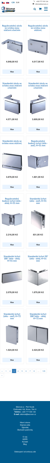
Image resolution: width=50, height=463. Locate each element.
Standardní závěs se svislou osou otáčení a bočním (12, 85)
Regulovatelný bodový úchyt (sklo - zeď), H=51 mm (38, 143)
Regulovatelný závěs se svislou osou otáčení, (38, 28)
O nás (25, 437)
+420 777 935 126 (42, 1)
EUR (17, 2)
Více (12, 71)
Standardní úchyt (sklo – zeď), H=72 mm (12, 316)
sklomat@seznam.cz (41, 4)
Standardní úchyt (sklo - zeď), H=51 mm (38, 201)
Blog (25, 444)
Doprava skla (25, 425)
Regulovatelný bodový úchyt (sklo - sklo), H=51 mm (12, 201)
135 (43, 371)
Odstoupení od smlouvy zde (25, 451)
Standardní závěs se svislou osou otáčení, (12, 142)
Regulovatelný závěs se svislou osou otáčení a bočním (12, 28)
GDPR (25, 439)
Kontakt (25, 441)
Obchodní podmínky (25, 430)
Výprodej (25, 427)
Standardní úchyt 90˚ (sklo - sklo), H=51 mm (38, 258)
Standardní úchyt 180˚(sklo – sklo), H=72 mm (38, 316)
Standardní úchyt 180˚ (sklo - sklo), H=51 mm (12, 258)
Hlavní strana (25, 422)
